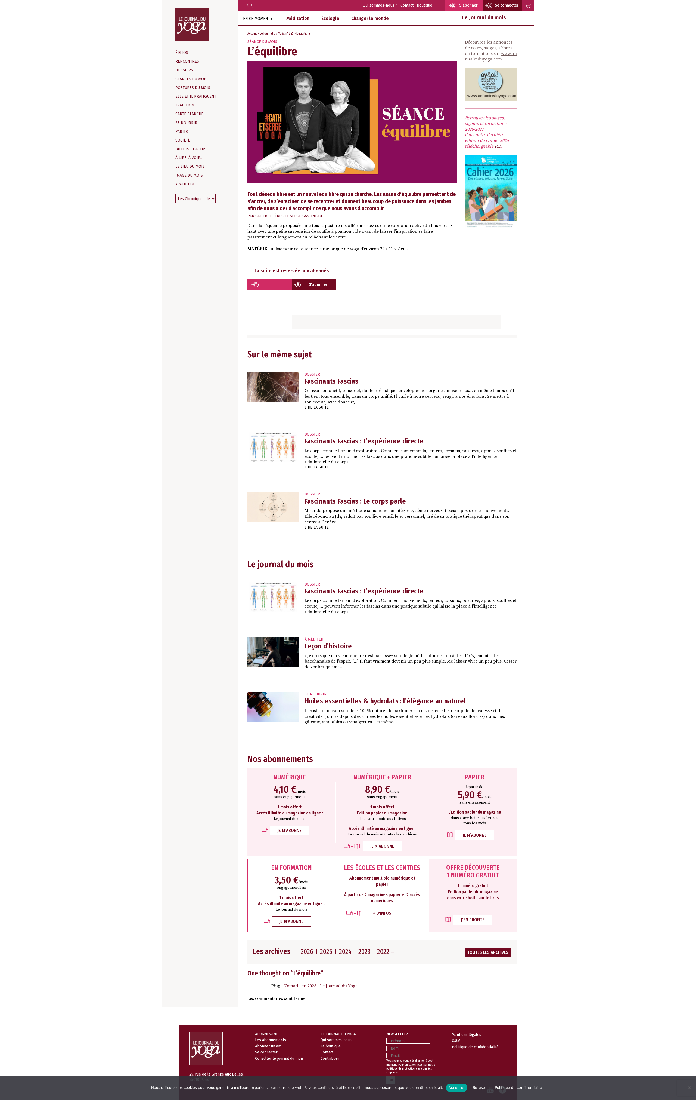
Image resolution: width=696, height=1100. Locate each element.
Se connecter (452, 228)
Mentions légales (466, 1034)
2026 (307, 951)
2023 (364, 951)
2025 (326, 951)
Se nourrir (186, 123)
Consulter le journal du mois (279, 1058)
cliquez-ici (393, 1072)
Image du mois (189, 175)
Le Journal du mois (484, 17)
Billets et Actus (190, 149)
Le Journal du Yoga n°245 (276, 33)
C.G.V (456, 1040)
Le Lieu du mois (190, 166)
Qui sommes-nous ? (380, 5)
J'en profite (472, 919)
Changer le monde (370, 18)
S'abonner (318, 284)
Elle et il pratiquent (195, 96)
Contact (407, 5)
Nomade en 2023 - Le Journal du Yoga (321, 986)
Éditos (181, 52)
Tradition (184, 105)
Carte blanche (189, 114)
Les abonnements (270, 1039)
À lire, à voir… (189, 157)
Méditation (297, 18)
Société (182, 140)
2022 (383, 951)
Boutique (424, 5)
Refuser (480, 1087)
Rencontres (187, 61)
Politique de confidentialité (475, 1046)
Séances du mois (191, 79)
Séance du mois (262, 41)
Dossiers (184, 70)
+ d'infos (382, 913)
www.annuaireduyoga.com (491, 56)
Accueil (252, 33)
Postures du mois (192, 87)
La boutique (331, 1046)
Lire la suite (316, 407)
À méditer (184, 184)
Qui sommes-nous (336, 1039)
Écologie (330, 18)
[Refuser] (689, 1087)
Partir (181, 131)
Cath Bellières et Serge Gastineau (288, 216)
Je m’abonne (290, 830)
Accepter (457, 1087)
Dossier (312, 374)
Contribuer (330, 1058)
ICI (498, 146)
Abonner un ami (268, 1046)
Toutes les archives (488, 952)
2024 (345, 951)
